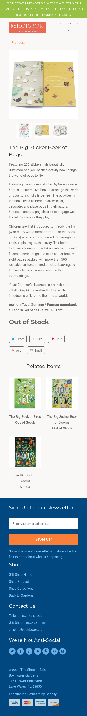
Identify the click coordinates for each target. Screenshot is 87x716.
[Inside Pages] (43, 84)
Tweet (20, 339)
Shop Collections (21, 588)
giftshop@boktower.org (26, 629)
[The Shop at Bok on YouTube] (38, 651)
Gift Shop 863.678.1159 (27, 622)
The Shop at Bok (32, 669)
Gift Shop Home (20, 574)
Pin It (58, 339)
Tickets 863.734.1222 (25, 615)
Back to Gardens (21, 595)
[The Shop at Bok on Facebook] (21, 651)
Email (38, 350)
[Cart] (74, 27)
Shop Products (19, 581)
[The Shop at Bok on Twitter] (13, 651)
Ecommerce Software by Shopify (33, 694)
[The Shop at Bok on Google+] (30, 651)
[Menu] (64, 27)
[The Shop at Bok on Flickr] (55, 651)
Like (39, 339)
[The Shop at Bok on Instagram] (63, 651)
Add (18, 350)
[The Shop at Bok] (27, 29)
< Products (17, 42)
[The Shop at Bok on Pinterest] (46, 651)
